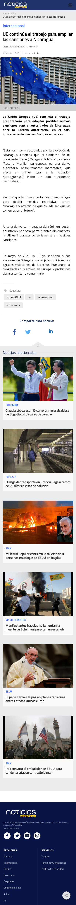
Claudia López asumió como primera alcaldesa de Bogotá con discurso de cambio (37, 412)
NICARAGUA (13, 297)
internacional (45, 297)
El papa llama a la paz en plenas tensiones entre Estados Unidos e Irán (35, 699)
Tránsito (45, 856)
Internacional (8, 13)
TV (5, 900)
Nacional (8, 856)
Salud (7, 894)
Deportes (9, 881)
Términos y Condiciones (53, 862)
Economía (9, 875)
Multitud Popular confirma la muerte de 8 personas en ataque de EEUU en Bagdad (35, 555)
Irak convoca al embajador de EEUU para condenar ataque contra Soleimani (34, 770)
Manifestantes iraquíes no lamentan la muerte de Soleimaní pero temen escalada (35, 627)
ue (29, 297)
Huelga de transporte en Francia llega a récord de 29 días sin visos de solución (38, 484)
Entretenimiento (12, 887)
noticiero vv (13, 305)
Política (7, 869)
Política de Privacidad (52, 869)
